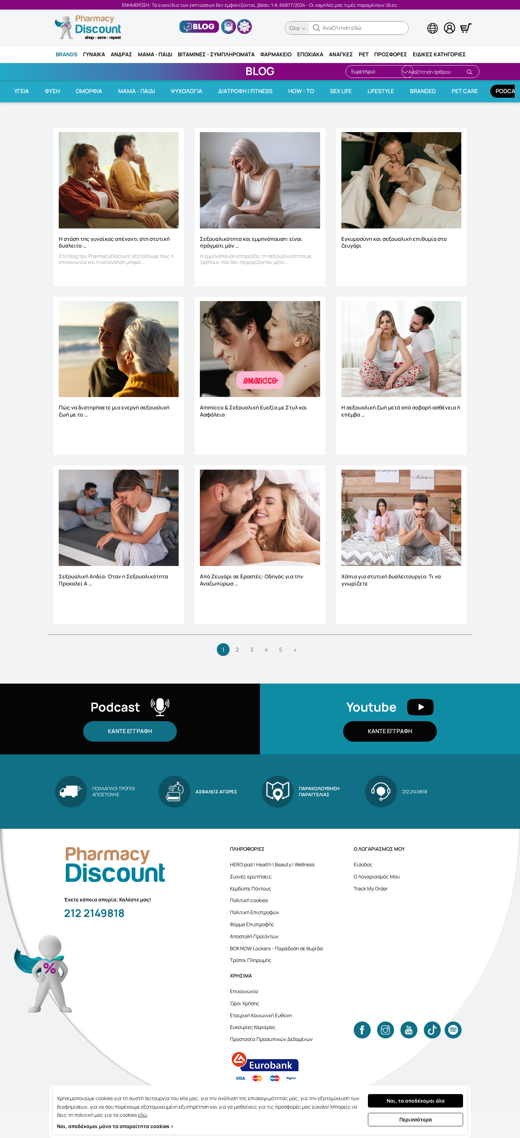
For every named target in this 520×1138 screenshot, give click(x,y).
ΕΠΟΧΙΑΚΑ (310, 54)
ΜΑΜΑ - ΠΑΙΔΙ (155, 54)
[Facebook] (362, 1029)
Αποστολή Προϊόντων (254, 936)
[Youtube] (408, 1029)
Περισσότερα (415, 1119)
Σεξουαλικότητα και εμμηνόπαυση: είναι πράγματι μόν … (251, 243)
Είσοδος (363, 864)
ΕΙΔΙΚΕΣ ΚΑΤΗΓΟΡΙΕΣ (439, 54)
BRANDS (66, 54)
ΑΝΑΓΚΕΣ (341, 54)
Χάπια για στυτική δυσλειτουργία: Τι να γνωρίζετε (391, 580)
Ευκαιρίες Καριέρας (253, 1027)
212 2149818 (94, 913)
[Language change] (421, 21)
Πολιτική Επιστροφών (254, 912)
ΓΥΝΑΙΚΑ (94, 54)
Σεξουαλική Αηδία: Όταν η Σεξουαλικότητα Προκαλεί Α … (113, 580)
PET (364, 54)
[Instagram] (385, 1029)
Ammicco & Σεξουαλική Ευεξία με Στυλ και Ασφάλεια (253, 411)
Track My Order (371, 888)
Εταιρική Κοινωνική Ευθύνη (261, 1015)
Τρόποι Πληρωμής (250, 960)
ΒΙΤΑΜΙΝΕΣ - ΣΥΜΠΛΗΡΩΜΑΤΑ (216, 54)
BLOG (260, 70)
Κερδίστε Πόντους (250, 888)
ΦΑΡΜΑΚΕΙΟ (275, 54)
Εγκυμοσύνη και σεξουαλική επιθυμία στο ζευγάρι (394, 243)
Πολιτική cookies (249, 900)
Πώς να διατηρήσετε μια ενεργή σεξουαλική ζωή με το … (114, 411)
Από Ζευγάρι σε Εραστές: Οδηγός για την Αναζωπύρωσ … (251, 580)
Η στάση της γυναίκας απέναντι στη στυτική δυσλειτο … (114, 243)
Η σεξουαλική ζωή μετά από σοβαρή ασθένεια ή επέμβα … (400, 411)
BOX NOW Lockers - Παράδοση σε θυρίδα (276, 948)
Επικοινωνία (244, 991)
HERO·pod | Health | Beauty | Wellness (272, 864)
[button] (316, 28)
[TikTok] (432, 1029)
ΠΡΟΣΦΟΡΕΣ (390, 54)
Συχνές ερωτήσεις (251, 876)
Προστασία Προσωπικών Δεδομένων (271, 1039)
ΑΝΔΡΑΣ (121, 54)
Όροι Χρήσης (244, 1003)
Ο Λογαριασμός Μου (377, 876)
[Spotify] (453, 1029)
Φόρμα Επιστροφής (252, 924)
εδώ (142, 1114)
